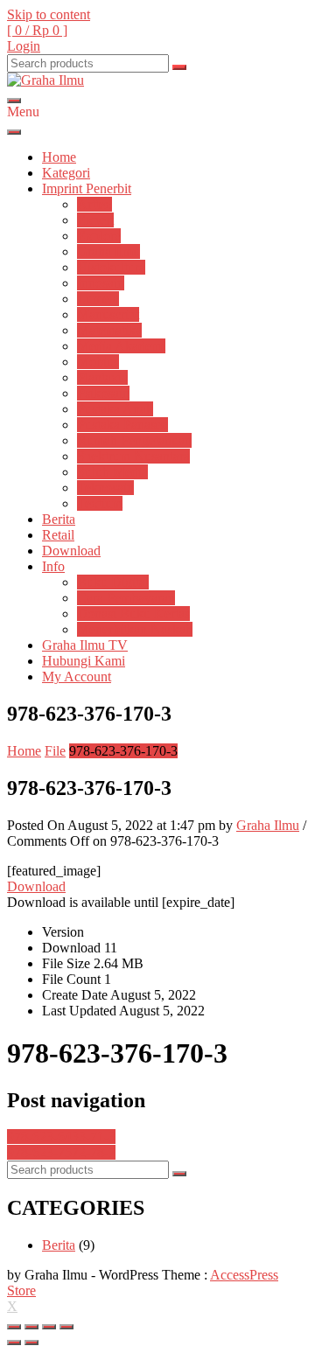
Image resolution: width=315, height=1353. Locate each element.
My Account (76, 676)
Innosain (100, 282)
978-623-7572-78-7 (61, 1152)
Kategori (66, 172)
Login (23, 45)
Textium (99, 503)
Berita (58, 519)
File (55, 750)
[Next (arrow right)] (31, 1342)
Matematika (109, 330)
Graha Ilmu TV (85, 645)
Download (71, 550)
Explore (99, 235)
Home (59, 157)
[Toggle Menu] (14, 132)
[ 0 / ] (37, 30)
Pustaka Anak (115, 408)
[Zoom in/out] (67, 1326)
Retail (58, 534)
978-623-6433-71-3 (61, 1136)
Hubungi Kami (83, 660)
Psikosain (103, 393)
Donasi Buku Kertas (133, 613)
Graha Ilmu (108, 251)
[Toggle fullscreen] (49, 1326)
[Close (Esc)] (14, 1326)
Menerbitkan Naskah (134, 629)
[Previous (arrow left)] (14, 1342)
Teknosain (105, 487)
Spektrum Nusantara (133, 456)
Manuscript (108, 314)
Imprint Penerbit (86, 188)
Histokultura (111, 267)
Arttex (94, 204)
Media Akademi (121, 345)
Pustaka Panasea (122, 424)
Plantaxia (102, 377)
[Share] (31, 1326)
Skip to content (48, 14)
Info (53, 566)
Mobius (98, 361)
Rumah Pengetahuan (134, 440)
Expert (95, 220)
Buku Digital (113, 582)
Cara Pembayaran (126, 597)
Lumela (98, 298)
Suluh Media (112, 471)
